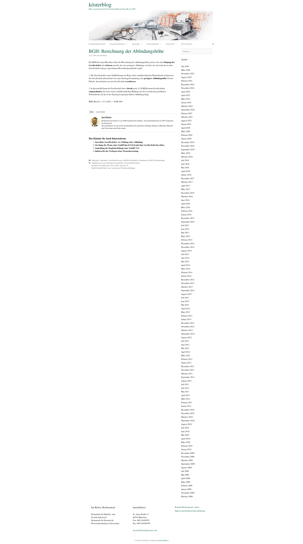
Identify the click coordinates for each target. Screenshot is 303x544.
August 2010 (186, 424)
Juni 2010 (185, 431)
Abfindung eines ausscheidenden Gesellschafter (107, 163)
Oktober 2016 (187, 196)
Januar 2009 (186, 489)
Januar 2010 (186, 449)
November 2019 (187, 145)
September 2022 (188, 109)
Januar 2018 (186, 174)
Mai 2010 (185, 435)
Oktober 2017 (187, 182)
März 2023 (185, 99)
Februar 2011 (186, 402)
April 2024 (185, 91)
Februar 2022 (186, 113)
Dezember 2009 (187, 453)
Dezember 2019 (187, 142)
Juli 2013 (185, 297)
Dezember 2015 (187, 218)
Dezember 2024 (187, 84)
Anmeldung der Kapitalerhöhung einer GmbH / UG (117, 148)
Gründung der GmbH (146, 160)
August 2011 (186, 380)
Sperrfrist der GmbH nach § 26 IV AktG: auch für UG (109, 165)
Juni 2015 (185, 229)
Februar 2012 (186, 359)
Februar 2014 (186, 272)
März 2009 (185, 482)
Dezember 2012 (187, 323)
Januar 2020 (186, 138)
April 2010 (185, 438)
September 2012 (188, 333)
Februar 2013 (186, 315)
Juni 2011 (185, 388)
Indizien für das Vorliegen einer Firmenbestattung (116, 151)
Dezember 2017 (187, 178)
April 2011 (185, 395)
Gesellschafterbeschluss (132, 163)
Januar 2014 (186, 276)
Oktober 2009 (187, 460)
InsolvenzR (170, 44)
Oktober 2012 (187, 330)
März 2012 (185, 355)
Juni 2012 (185, 344)
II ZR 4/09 (117, 101)
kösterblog (100, 4)
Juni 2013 (185, 301)
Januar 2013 (186, 319)
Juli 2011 (185, 384)
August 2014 (186, 250)
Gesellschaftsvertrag (115, 160)
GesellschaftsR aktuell (97, 44)
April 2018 (185, 171)
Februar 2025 (186, 80)
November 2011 (187, 370)
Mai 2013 (185, 304)
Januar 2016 (186, 214)
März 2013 (185, 312)
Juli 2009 (185, 471)
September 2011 (188, 377)
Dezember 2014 (187, 243)
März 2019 (185, 153)
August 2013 (186, 294)
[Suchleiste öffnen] (213, 43)
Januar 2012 (186, 362)
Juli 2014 (185, 254)
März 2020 (185, 131)
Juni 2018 (185, 164)
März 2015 (185, 236)
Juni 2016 (185, 200)
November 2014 (187, 247)
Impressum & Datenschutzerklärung (190, 510)
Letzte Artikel (100, 112)
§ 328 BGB (142, 88)
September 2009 (188, 463)
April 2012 (185, 352)
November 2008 (187, 492)
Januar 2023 (186, 102)
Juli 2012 (185, 341)
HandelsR (135, 44)
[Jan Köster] (95, 125)
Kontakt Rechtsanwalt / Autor (187, 507)
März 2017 (185, 189)
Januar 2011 (186, 406)
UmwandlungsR (152, 44)
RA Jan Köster (186, 44)
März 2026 (185, 70)
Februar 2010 (186, 445)
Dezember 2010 (187, 409)
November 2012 (187, 326)
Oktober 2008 (187, 496)
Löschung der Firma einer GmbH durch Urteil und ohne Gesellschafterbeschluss (130, 144)
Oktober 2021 (187, 117)
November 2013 (187, 283)
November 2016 (187, 192)
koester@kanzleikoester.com (145, 530)
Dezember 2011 (187, 366)
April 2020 (185, 127)
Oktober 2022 (187, 106)
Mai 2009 (185, 474)
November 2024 (187, 88)
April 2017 (185, 185)
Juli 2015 (185, 225)
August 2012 (186, 337)
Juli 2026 (185, 66)
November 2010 (187, 413)
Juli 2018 (185, 160)
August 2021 (186, 120)
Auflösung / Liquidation (99, 160)
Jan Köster (107, 117)
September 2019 (188, 149)
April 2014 (185, 265)
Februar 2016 (186, 210)
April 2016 (185, 203)
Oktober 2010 (187, 417)
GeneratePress (163, 540)
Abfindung (139, 65)
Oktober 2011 (187, 373)
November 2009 (187, 456)
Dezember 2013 (187, 279)
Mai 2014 (185, 261)
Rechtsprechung (159, 160)
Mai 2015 (185, 232)
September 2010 (188, 420)
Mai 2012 (185, 348)
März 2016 (185, 207)
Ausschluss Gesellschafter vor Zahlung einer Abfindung (119, 142)
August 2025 (186, 77)
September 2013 (188, 290)
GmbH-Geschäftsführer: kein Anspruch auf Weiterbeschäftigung (113, 168)
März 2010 (185, 442)
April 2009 (185, 478)
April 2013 (185, 308)
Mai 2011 (185, 391)
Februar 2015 (186, 239)
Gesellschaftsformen (117, 44)
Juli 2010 (185, 427)
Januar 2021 (186, 124)
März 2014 (185, 268)
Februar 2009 (186, 485)
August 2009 (186, 467)
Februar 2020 (186, 135)
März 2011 (185, 398)
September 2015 (188, 221)
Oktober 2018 (187, 156)
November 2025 (187, 73)
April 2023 (185, 95)
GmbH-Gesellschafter (130, 160)
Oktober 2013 (187, 286)
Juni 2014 (185, 258)
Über (91, 112)
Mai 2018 (185, 167)
